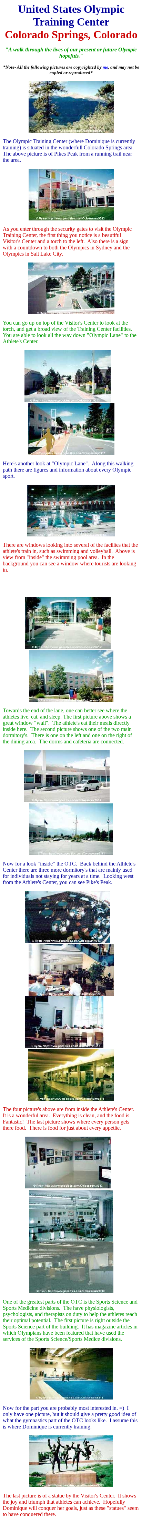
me (105, 67)
